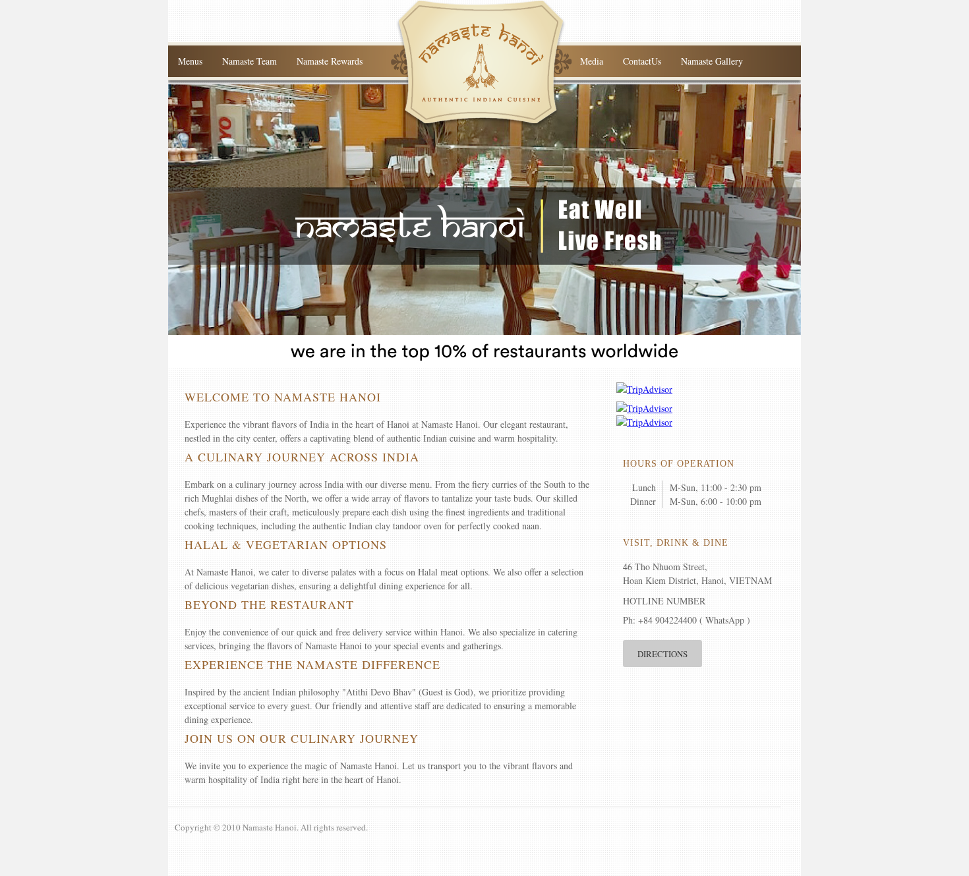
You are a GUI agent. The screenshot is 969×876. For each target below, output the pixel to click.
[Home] (481, 125)
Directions (662, 654)
